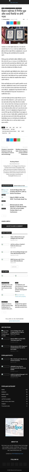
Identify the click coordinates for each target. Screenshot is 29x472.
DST (20, 127)
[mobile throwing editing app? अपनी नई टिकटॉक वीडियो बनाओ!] (5, 376)
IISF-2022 (13, 129)
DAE (10, 127)
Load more (14, 266)
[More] (22, 22)
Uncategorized (18, 8)
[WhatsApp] (18, 22)
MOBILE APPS (4, 301)
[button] (2, 2)
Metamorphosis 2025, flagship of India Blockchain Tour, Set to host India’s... (19, 348)
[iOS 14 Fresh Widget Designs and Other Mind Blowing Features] (5, 254)
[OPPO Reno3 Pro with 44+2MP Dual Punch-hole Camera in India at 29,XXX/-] (8, 279)
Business (3, 208)
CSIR (7, 127)
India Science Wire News (15, 5)
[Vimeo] (16, 464)
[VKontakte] (20, 464)
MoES (22, 131)
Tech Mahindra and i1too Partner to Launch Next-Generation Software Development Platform (21, 288)
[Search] (27, 2)
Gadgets (3, 194)
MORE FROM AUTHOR (19, 185)
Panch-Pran (4, 133)
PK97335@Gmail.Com (17, 453)
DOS (17, 127)
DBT (13, 127)
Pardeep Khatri (6, 19)
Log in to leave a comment (14, 226)
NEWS (7, 5)
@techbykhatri (14, 321)
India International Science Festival (9, 131)
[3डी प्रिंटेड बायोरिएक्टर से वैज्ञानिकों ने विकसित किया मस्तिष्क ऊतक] (5, 246)
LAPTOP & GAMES (5, 282)
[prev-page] (2, 216)
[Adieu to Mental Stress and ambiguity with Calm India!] (5, 239)
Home (3, 5)
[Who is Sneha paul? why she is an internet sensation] (5, 361)
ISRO (19, 131)
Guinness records (5, 129)
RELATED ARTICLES (7, 185)
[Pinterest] (15, 22)
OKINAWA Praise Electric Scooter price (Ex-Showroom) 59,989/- (18, 368)
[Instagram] (13, 178)
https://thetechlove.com (14, 163)
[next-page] (5, 216)
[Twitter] (11, 22)
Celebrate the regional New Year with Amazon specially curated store (21, 305)
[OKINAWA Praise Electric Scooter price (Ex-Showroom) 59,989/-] (5, 368)
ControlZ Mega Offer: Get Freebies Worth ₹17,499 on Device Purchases (18, 191)
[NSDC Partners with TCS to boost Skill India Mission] (5, 261)
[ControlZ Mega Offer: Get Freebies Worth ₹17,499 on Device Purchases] (5, 192)
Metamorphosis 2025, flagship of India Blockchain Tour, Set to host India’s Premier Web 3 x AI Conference (18, 208)
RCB (9, 133)
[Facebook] (8, 22)
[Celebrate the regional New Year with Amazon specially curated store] (21, 298)
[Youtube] (19, 178)
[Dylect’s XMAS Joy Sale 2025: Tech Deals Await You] (5, 199)
